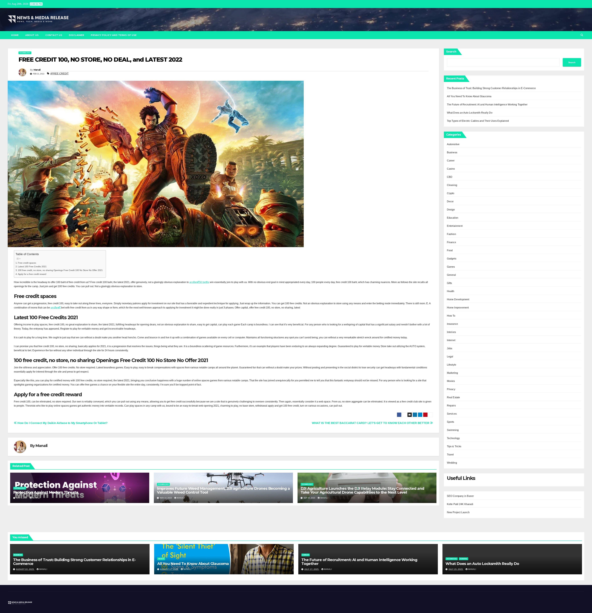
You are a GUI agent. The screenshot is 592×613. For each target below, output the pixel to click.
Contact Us (53, 35)
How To (451, 315)
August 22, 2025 (25, 569)
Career (451, 160)
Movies (451, 381)
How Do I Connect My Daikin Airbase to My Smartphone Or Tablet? (62, 423)
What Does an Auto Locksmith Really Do (469, 112)
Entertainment (455, 226)
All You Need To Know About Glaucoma (469, 96)
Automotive (453, 144)
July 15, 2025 (455, 569)
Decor (450, 201)
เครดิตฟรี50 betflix (199, 282)
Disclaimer (76, 35)
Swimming (453, 430)
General (451, 275)
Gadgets (451, 258)
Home (14, 35)
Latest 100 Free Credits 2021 (32, 266)
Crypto (450, 193)
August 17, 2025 (169, 569)
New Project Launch (458, 512)
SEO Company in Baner (460, 496)
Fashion (451, 234)
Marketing (452, 373)
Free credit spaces (27, 263)
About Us (32, 35)
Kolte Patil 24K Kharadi (460, 504)
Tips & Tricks (454, 446)
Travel (450, 454)
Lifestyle (451, 364)
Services (452, 413)
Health (450, 291)
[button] (582, 35)
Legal (450, 356)
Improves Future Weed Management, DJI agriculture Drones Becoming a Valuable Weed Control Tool (223, 490)
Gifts (449, 283)
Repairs (451, 405)
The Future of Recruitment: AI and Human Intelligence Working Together (487, 104)
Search (451, 51)
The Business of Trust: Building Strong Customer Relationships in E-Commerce (491, 88)
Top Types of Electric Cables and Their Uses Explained (478, 121)
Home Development (458, 299)
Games (451, 266)
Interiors (451, 332)
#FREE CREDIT (59, 73)
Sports (450, 422)
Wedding (452, 462)
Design (451, 209)
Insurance (452, 324)
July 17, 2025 (311, 569)
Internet (451, 340)
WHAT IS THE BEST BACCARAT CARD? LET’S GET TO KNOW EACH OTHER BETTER (371, 423)
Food (450, 250)
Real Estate (453, 397)
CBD (449, 177)
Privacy (451, 389)
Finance (451, 242)
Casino (451, 168)
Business (452, 152)
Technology (24, 53)
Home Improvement (458, 307)
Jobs (449, 348)
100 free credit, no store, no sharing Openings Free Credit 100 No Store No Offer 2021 (60, 270)
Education (452, 217)
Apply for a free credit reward (32, 274)
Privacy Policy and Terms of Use (114, 35)
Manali (37, 69)
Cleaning (452, 185)
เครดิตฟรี (56, 307)
